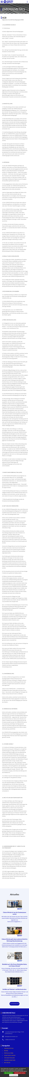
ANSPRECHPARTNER (9, 1060)
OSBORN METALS (8, 1048)
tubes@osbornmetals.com (11, 1036)
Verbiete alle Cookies (20, 1073)
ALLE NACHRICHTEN (14, 1003)
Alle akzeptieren (8, 1073)
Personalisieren (13, 1075)
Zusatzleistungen (9, 1055)
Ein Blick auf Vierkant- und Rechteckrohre (14, 989)
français (2, 4)
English (6, 4)
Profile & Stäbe (8, 1053)
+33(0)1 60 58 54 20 (10, 1039)
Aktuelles (7, 1062)
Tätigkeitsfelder (9, 1057)
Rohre (6, 1050)
